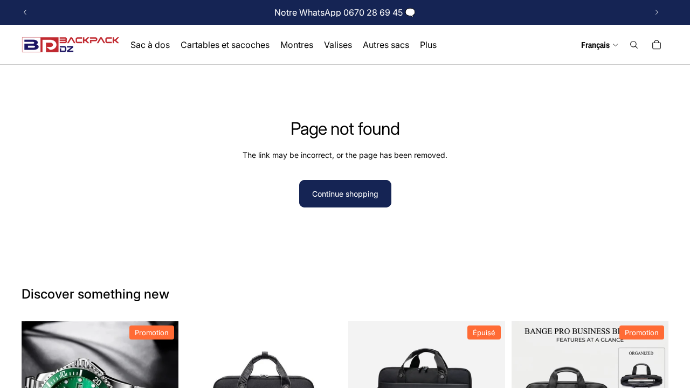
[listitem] (428, 45)
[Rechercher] (634, 45)
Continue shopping (345, 193)
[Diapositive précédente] (25, 12)
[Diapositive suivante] (656, 12)
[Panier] (656, 45)
